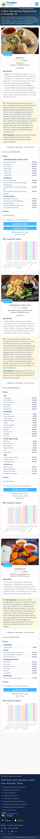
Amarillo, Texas (15, 783)
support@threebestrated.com (15, 825)
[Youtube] (12, 831)
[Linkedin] (16, 831)
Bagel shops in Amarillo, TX (11, 790)
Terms (10, 833)
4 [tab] (21, 49)
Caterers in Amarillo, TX (10, 796)
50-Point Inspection (17, 20)
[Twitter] (5, 831)
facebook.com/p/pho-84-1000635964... (18, 220)
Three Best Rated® (18, 837)
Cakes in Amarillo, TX (9, 793)
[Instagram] (8, 831)
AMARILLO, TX (13, 8)
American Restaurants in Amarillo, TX (14, 787)
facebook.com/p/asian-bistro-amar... (17, 686)
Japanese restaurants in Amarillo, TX (14, 801)
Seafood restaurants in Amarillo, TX (13, 807)
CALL (8, 54)
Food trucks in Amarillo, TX (11, 798)
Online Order (10, 215)
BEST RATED (4, 8)
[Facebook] (1, 831)
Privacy (4, 833)
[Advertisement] (20, 754)
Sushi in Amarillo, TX (9, 810)
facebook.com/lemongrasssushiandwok (18, 486)
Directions (26, 65)
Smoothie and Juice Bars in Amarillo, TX (15, 804)
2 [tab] (18, 49)
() (25, 60)
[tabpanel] (20, 40)
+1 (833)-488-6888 (13, 828)
